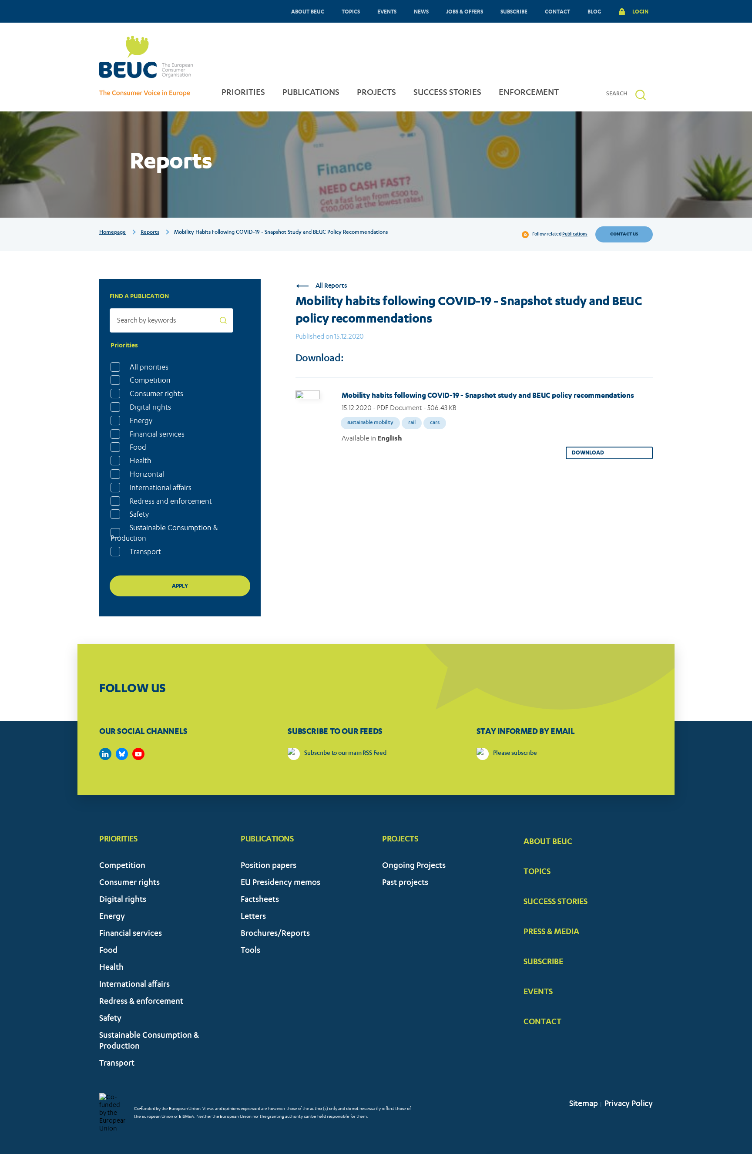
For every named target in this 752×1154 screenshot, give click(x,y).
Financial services (157, 434)
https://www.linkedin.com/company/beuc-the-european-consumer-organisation (105, 754)
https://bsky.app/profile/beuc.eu (122, 754)
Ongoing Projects (414, 866)
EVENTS (386, 11)
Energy (141, 420)
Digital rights (150, 407)
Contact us (624, 234)
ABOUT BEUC (307, 11)
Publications (575, 234)
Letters (253, 917)
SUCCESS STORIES (447, 93)
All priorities (149, 367)
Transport (145, 551)
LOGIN (640, 11)
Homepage (112, 232)
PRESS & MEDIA (551, 931)
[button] (640, 94)
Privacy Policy (628, 1104)
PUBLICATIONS (310, 93)
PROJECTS (376, 93)
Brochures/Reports (275, 934)
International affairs (160, 487)
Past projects (405, 883)
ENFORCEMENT (529, 93)
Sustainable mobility (370, 423)
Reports (150, 232)
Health (140, 460)
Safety (139, 514)
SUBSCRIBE (513, 11)
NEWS (421, 11)
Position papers (268, 866)
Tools (250, 951)
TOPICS (351, 11)
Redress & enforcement (141, 1002)
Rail (411, 423)
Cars (434, 423)
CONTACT (557, 11)
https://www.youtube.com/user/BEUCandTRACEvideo (138, 754)
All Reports (331, 286)
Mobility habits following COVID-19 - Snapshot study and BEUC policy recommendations (488, 395)
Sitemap (583, 1104)
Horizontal (147, 474)
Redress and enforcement (171, 501)
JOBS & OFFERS (464, 11)
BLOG (594, 11)
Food (138, 447)
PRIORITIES (243, 93)
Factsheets (260, 900)
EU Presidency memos (280, 883)
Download (588, 452)
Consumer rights (156, 393)
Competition (150, 380)
